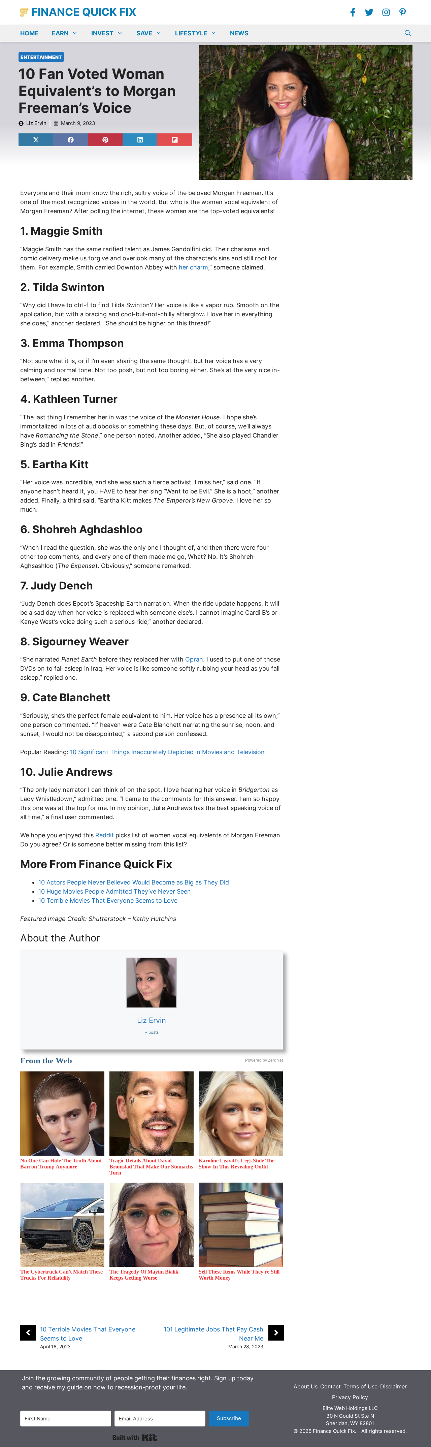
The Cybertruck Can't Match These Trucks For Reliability (61, 1275)
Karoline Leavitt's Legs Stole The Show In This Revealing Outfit (236, 1163)
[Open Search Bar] (408, 33)
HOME (29, 33)
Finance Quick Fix (83, 12)
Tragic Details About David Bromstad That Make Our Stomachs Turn (151, 1167)
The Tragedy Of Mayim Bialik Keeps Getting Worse (143, 1275)
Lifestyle (191, 33)
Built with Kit (134, 1438)
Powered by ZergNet (264, 1060)
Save (144, 33)
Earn (60, 33)
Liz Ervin (36, 123)
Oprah (194, 659)
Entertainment (41, 57)
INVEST (102, 33)
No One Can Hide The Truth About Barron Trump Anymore (61, 1163)
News (239, 33)
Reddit (104, 835)
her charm (193, 267)
